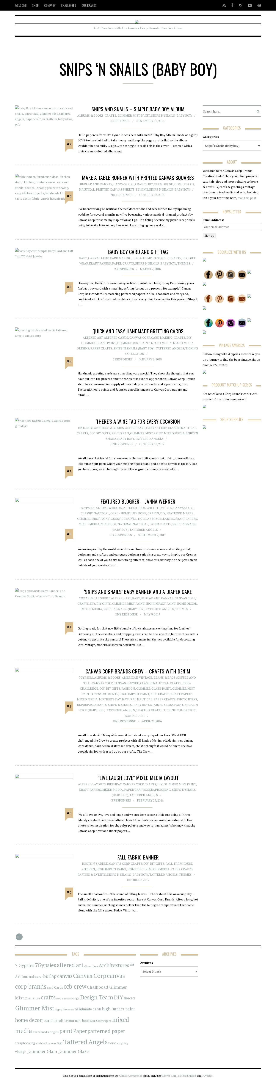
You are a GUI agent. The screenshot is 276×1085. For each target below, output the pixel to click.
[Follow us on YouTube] (249, 5)
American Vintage (137, 677)
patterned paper (106, 1031)
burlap (49, 976)
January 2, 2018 (150, 359)
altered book (91, 966)
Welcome (21, 5)
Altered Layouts (92, 784)
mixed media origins (46, 1032)
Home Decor (184, 184)
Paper (80, 1031)
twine (112, 1043)
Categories (211, 137)
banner (38, 977)
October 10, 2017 (151, 444)
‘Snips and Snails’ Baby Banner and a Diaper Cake (138, 591)
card (50, 987)
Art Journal (24, 976)
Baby (83, 258)
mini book (82, 1021)
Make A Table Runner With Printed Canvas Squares (138, 177)
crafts (48, 997)
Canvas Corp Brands (130, 1075)
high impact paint (118, 1008)
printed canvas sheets (115, 189)
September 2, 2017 (152, 535)
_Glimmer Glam (42, 1051)
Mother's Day (110, 699)
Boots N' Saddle (95, 863)
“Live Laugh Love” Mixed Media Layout (138, 777)
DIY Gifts (103, 433)
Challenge (32, 998)
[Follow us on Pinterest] (258, 5)
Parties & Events (92, 874)
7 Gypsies (24, 965)
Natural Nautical (133, 524)
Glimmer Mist (34, 1008)
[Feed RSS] (224, 5)
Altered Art (93, 337)
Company (49, 5)
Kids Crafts (160, 694)
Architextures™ (116, 965)
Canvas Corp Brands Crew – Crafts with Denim (138, 671)
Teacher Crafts (149, 710)
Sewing (142, 189)
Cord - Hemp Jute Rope (150, 258)
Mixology (108, 524)
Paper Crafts (123, 263)
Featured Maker (180, 513)
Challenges (68, 5)
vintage (20, 1051)
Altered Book (134, 508)
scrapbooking (25, 1043)
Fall (169, 863)
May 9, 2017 (152, 614)
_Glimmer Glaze (73, 1051)
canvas (64, 976)
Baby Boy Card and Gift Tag (138, 251)
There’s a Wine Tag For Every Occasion (138, 421)
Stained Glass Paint (166, 705)
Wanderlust (134, 716)
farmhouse (163, 184)
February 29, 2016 (150, 800)
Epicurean (120, 433)
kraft (59, 1020)
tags (60, 1043)
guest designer (124, 519)
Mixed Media (161, 343)
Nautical (87, 189)
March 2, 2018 (150, 269)
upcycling (122, 1043)
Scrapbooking (159, 790)
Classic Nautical (182, 428)
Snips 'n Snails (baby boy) (171, 115)
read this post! (247, 198)
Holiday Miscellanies (156, 519)
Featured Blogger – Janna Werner (137, 501)
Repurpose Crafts (92, 705)
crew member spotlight (68, 998)
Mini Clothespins (100, 1021)
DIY (150, 184)
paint (65, 1031)
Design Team (96, 997)
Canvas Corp (123, 184)
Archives (146, 963)
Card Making (120, 258)
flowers (129, 998)
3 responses (121, 800)
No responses (122, 195)
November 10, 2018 (150, 121)
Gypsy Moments (105, 694)
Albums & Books (90, 115)
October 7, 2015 (137, 880)
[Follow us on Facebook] (232, 5)
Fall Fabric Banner (138, 857)
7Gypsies (117, 428)
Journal (48, 1020)
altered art (70, 965)
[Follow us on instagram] (240, 5)
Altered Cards (116, 337)
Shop (35, 5)
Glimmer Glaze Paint (98, 343)
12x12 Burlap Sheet (93, 428)
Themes (183, 263)
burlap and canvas (96, 184)
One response (121, 444)
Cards (58, 987)
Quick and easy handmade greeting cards (138, 331)
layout (69, 1020)
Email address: (213, 220)
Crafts (110, 115)
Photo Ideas (187, 699)
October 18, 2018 (151, 195)
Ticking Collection (180, 710)
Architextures (159, 508)
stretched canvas (46, 1043)
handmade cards (88, 1009)
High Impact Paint (161, 603)
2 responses (120, 121)
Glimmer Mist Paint (134, 115)
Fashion (128, 688)
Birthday (114, 784)
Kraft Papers (100, 263)
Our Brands (89, 5)
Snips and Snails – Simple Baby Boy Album (138, 109)
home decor (28, 1020)
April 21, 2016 (152, 721)
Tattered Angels (170, 348)
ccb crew (75, 986)
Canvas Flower (126, 683)
